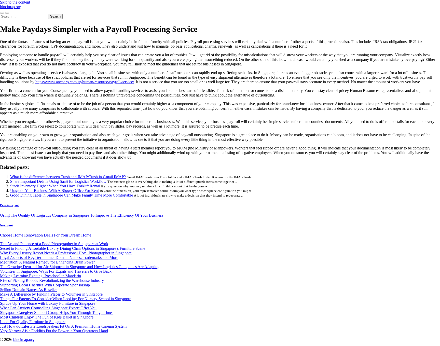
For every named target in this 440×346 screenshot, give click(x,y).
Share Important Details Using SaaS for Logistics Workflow (58, 181)
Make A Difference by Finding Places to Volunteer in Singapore (51, 294)
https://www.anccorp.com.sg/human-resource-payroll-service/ (84, 82)
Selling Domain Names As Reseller (28, 289)
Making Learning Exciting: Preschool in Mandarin (40, 276)
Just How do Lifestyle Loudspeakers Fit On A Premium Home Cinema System (63, 326)
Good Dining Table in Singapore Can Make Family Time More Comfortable (71, 195)
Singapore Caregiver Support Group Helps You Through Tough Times (56, 312)
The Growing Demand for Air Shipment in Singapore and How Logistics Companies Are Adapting (79, 267)
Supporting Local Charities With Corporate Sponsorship (45, 285)
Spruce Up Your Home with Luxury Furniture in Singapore (47, 303)
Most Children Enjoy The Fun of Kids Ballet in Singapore (46, 317)
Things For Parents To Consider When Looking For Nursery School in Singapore (65, 299)
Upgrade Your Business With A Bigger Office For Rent (54, 190)
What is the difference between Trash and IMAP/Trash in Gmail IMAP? (68, 177)
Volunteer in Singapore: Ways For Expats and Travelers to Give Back (56, 271)
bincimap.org (10, 7)
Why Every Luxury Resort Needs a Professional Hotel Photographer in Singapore (66, 253)
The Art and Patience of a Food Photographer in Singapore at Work (54, 244)
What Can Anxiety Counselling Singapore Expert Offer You (48, 308)
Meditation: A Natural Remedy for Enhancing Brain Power (47, 262)
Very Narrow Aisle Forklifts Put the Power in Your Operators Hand (54, 331)
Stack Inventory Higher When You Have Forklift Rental (55, 186)
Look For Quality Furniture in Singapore (32, 322)
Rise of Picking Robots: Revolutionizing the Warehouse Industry (52, 280)
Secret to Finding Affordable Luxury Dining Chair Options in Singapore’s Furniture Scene (72, 248)
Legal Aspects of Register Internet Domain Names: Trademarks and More (59, 257)
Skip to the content (15, 2)
